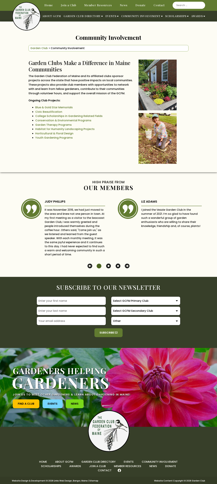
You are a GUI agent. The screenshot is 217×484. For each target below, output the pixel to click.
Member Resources (98, 5)
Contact (159, 5)
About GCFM (51, 16)
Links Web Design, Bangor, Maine (71, 480)
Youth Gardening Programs (54, 138)
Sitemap (93, 480)
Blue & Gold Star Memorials (54, 107)
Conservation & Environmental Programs (63, 120)
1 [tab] (99, 265)
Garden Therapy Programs (53, 125)
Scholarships (175, 16)
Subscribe (107, 333)
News (123, 5)
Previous (89, 266)
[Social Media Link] (119, 470)
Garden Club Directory (82, 16)
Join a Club (68, 5)
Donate (140, 5)
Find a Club (26, 404)
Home (48, 5)
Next (127, 266)
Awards (197, 16)
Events (110, 16)
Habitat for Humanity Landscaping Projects (65, 129)
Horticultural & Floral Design (54, 133)
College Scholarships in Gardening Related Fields (69, 116)
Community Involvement (140, 16)
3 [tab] (118, 265)
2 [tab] (108, 265)
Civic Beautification (48, 112)
